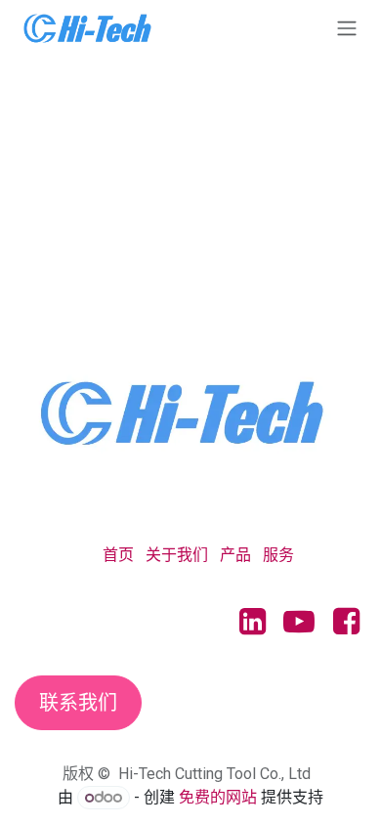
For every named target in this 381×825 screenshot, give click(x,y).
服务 (278, 554)
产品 (235, 554)
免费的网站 (218, 797)
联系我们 (78, 702)
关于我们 (177, 554)
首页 (118, 554)
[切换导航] (346, 28)
